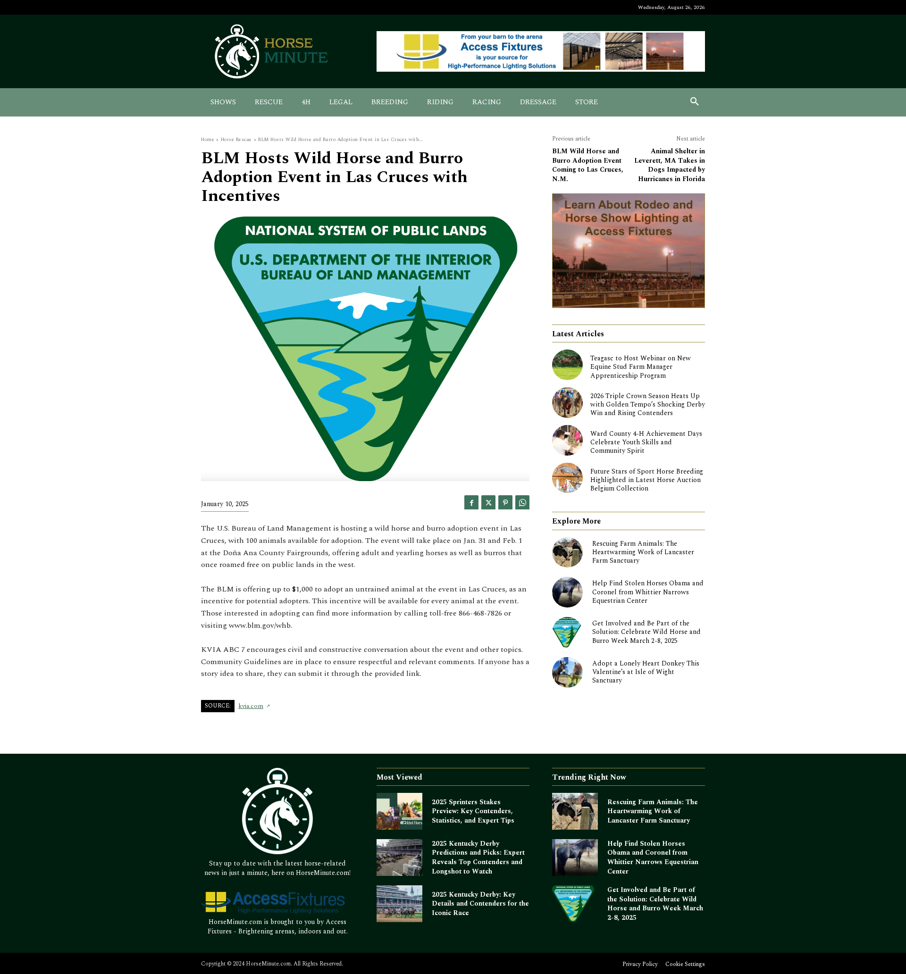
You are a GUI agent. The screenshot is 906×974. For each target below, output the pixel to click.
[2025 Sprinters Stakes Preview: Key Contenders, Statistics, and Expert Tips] (399, 811)
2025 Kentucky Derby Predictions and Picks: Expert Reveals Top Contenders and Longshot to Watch (478, 857)
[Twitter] (488, 502)
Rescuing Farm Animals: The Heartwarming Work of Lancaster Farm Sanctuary (643, 552)
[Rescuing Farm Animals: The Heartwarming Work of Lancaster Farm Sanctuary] (567, 552)
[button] (694, 102)
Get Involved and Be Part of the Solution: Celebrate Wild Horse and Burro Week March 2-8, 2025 (646, 631)
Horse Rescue (236, 139)
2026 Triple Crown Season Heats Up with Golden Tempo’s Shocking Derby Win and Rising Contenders (647, 404)
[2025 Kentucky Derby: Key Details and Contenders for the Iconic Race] (399, 903)
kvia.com (250, 706)
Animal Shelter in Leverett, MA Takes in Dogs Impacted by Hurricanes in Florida (669, 165)
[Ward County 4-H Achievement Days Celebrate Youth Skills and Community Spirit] (567, 440)
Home (207, 139)
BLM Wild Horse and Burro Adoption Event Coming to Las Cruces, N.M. (587, 165)
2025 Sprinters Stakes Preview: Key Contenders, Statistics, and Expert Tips (473, 811)
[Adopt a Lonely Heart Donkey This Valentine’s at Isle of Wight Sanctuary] (567, 672)
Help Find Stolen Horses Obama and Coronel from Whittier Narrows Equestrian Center (648, 591)
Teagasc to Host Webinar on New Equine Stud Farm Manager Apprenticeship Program (640, 366)
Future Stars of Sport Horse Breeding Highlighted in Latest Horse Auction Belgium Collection (646, 479)
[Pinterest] (505, 502)
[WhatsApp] (522, 502)
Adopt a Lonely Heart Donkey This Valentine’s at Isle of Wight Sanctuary (645, 671)
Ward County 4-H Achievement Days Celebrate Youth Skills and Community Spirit (646, 442)
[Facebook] (471, 502)
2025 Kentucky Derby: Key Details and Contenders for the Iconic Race (480, 904)
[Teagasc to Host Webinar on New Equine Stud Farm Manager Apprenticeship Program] (567, 365)
